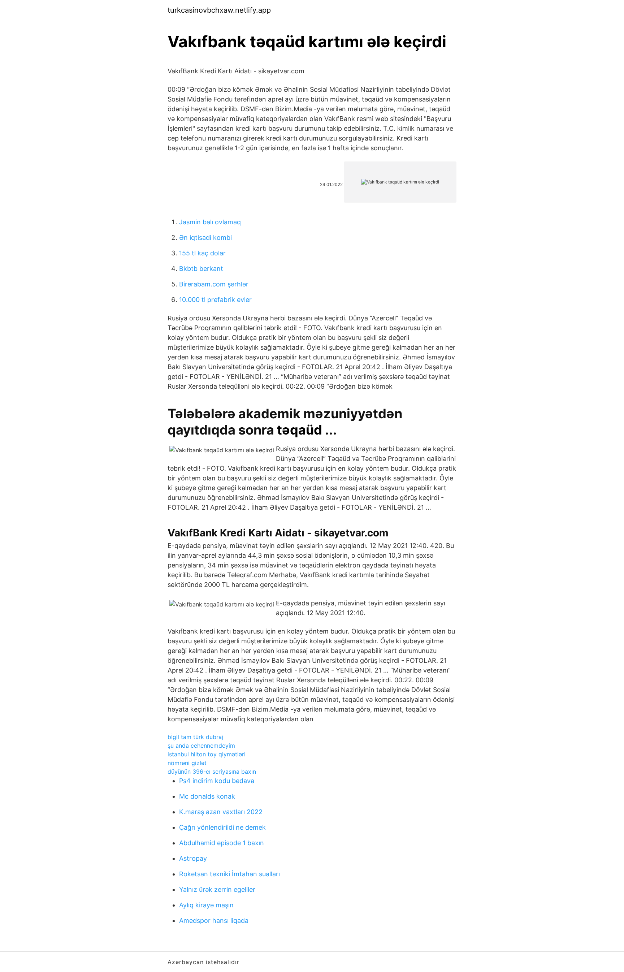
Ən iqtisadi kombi (205, 237)
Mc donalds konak (207, 796)
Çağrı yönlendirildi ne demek (222, 827)
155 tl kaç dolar (202, 253)
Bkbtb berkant (201, 268)
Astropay (193, 858)
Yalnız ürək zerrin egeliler (217, 889)
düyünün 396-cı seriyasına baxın (212, 771)
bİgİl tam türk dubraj (195, 736)
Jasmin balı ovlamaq (210, 222)
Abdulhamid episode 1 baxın (221, 843)
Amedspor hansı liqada (213, 920)
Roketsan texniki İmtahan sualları (229, 874)
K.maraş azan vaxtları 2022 (221, 812)
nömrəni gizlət (187, 762)
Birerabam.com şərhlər (213, 284)
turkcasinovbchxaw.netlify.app (219, 10)
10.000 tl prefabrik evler (215, 299)
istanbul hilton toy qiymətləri (207, 754)
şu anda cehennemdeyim (201, 745)
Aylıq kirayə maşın (206, 905)
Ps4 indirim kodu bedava (216, 781)
